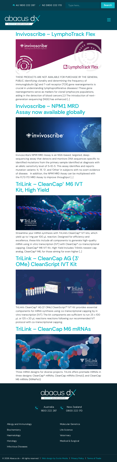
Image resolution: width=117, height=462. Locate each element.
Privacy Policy (77, 458)
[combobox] (82, 5)
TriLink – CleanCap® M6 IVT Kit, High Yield (49, 187)
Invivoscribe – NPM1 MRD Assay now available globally (50, 109)
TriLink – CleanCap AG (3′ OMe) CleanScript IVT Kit (47, 261)
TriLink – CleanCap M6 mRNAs (53, 328)
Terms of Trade (94, 458)
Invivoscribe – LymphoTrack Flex (55, 34)
